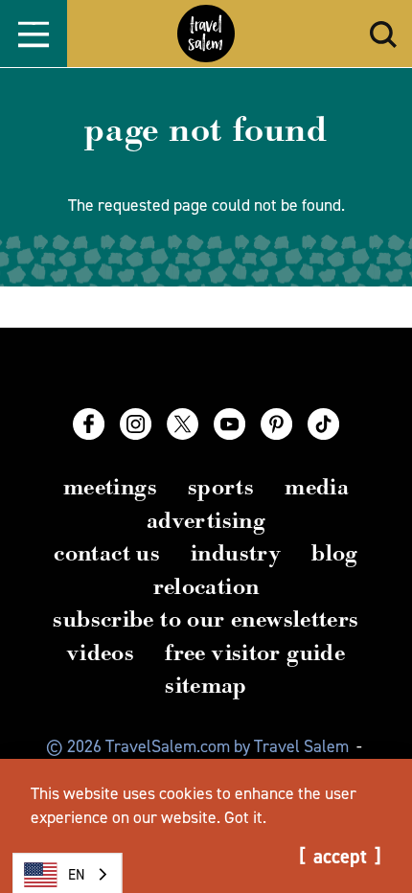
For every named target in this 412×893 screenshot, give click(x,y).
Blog (334, 553)
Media (317, 486)
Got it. (245, 817)
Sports (221, 486)
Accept (340, 857)
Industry (236, 553)
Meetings (110, 486)
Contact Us (107, 553)
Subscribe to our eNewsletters (205, 619)
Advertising (206, 520)
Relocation (206, 586)
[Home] (206, 33)
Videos (100, 652)
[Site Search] (383, 34)
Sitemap (206, 685)
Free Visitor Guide (255, 652)
